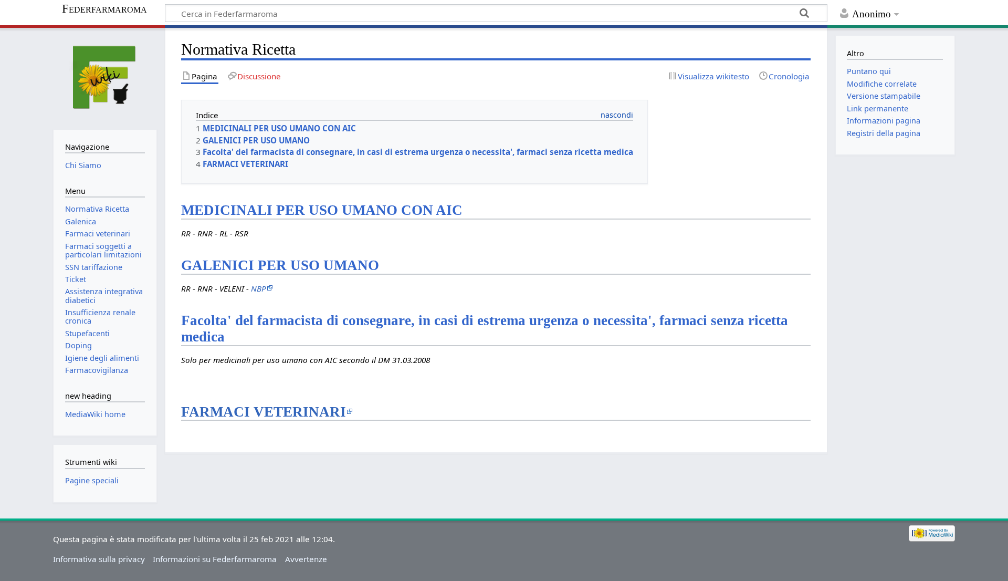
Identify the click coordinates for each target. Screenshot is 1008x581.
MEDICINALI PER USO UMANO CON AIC (322, 210)
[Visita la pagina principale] (105, 77)
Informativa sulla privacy (99, 559)
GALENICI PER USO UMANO (280, 265)
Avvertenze (306, 559)
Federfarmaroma (104, 9)
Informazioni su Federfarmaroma (215, 559)
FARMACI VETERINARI (263, 412)
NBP (258, 288)
